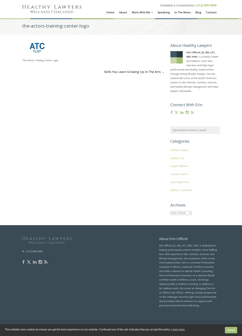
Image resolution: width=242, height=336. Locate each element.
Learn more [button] (178, 329)
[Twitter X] (176, 112)
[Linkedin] (182, 112)
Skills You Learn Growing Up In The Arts (134, 72)
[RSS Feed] (192, 112)
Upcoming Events (179, 182)
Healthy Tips (177, 158)
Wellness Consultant (181, 190)
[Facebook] (171, 112)
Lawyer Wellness (179, 166)
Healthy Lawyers (179, 150)
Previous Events (179, 174)
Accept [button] (231, 330)
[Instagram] (187, 112)
